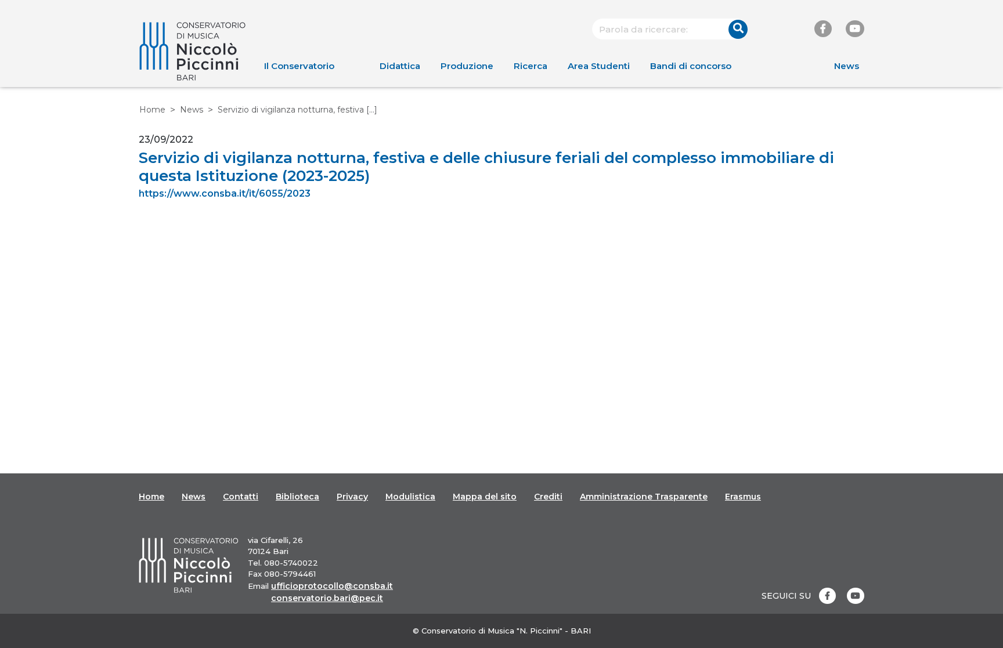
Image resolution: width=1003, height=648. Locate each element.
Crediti (548, 496)
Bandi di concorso (690, 65)
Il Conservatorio (299, 65)
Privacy (352, 496)
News (846, 65)
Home (152, 109)
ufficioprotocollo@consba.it (332, 586)
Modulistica (410, 496)
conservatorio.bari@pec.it (327, 598)
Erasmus (743, 496)
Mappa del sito (485, 496)
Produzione (467, 65)
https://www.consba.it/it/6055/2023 (225, 193)
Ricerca (530, 65)
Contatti (240, 496)
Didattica (400, 65)
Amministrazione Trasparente (644, 496)
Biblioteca (297, 496)
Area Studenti (599, 65)
